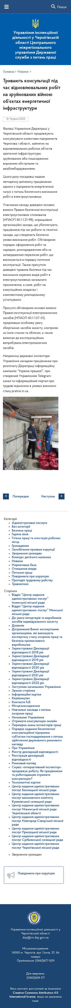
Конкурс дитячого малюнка (31, 557)
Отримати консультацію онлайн (34, 721)
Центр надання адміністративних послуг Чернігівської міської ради (35, 846)
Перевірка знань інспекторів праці (36, 725)
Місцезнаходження (26, 706)
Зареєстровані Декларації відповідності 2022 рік (30, 681)
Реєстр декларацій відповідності (35, 752)
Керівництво (21, 698)
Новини (17, 561)
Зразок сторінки (23, 690)
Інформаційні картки (26, 694)
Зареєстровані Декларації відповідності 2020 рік (30, 665)
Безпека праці (22, 530)
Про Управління (23, 748)
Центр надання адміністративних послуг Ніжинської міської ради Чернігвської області (35, 809)
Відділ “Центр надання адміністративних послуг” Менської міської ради (37, 610)
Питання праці (22, 572)
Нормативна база (24, 565)
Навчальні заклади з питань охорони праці (31, 711)
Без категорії (21, 526)
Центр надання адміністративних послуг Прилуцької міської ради (35, 830)
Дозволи (18, 625)
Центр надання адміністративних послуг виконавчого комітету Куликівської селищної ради (35, 797)
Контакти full (21, 702)
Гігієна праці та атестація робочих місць (36, 540)
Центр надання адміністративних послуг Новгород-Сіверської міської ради (37, 820)
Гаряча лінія (20, 534)
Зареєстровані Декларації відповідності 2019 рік (30, 658)
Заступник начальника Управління (36, 687)
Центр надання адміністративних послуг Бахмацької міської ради (35, 788)
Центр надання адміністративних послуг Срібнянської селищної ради (37, 838)
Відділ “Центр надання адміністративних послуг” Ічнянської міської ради (30, 598)
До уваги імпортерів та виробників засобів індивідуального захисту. (36, 620)
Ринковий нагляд (24, 763)
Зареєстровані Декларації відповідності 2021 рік (30, 673)
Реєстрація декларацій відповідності (28, 757)
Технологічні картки (26, 782)
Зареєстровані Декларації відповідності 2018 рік (30, 650)
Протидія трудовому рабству (32, 580)
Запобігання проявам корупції (33, 549)
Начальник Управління (28, 717)
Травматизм (20, 584)
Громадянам (20, 546)
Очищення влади (24, 569)
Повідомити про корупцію (30, 576)
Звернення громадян (27, 553)
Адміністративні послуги (29, 523)
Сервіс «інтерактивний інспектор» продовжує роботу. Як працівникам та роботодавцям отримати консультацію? (37, 773)
